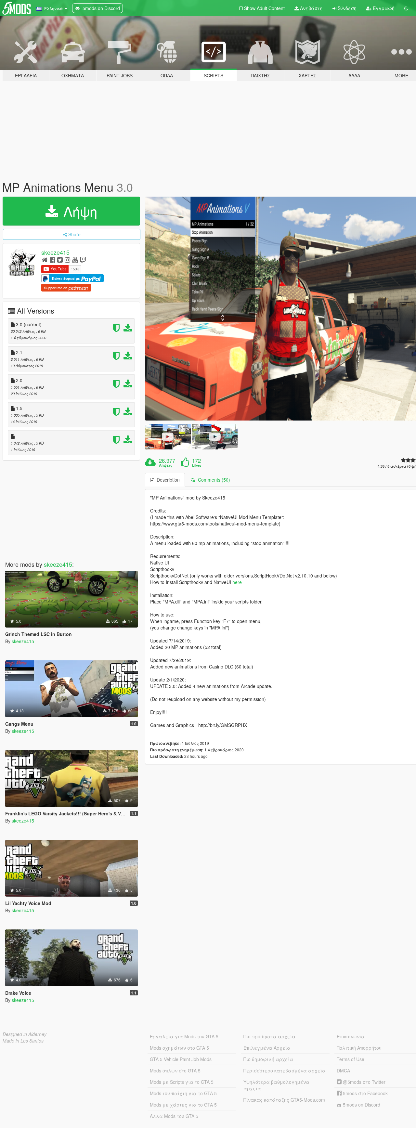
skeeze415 (55, 252)
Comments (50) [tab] (212, 479)
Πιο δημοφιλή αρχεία (268, 1059)
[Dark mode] (406, 8)
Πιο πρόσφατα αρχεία (269, 1036)
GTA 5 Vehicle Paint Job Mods (181, 1059)
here (237, 582)
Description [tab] (167, 479)
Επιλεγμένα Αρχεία (267, 1047)
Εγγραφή (383, 8)
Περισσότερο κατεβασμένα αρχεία (284, 1070)
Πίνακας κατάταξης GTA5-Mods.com (284, 1099)
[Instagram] (67, 259)
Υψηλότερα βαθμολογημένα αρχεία (276, 1085)
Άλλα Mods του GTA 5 (174, 1116)
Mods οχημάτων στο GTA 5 (179, 1047)
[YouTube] (75, 259)
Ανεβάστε (311, 8)
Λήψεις (166, 465)
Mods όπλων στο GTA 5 (175, 1070)
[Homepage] (44, 259)
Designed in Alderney (24, 1034)
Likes (196, 465)
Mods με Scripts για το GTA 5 (182, 1082)
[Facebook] (52, 259)
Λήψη (78, 211)
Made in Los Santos (23, 1040)
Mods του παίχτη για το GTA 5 (183, 1093)
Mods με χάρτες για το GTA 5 (183, 1104)
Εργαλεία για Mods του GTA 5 (184, 1036)
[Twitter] (60, 259)
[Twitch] (82, 259)
